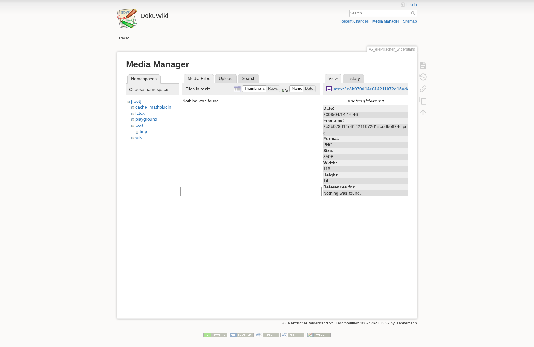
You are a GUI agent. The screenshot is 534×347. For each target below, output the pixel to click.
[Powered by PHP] (241, 334)
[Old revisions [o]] (423, 77)
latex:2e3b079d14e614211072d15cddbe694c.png (383, 88)
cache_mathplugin (153, 107)
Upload (226, 78)
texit (139, 125)
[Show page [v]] (423, 65)
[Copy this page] (423, 100)
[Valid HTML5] (267, 334)
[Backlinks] (423, 89)
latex (140, 113)
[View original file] (366, 100)
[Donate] (215, 334)
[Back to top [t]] (423, 112)
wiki (138, 137)
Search (414, 13)
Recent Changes (354, 21)
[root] (136, 101)
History (353, 78)
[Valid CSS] (292, 334)
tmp (143, 131)
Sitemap (410, 21)
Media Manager (385, 21)
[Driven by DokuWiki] (318, 334)
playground (146, 119)
